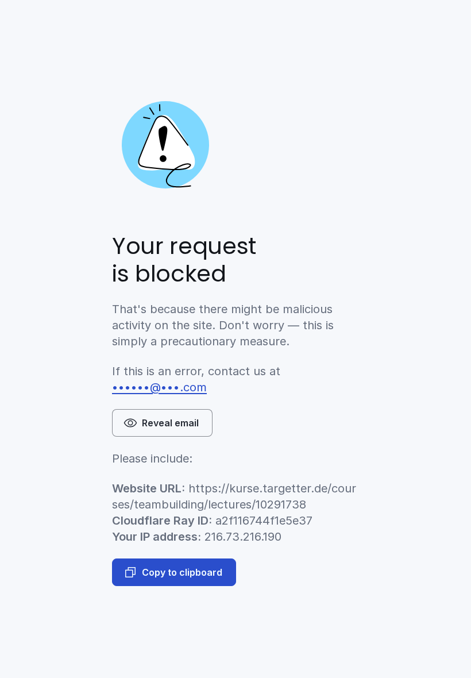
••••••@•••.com (159, 387)
